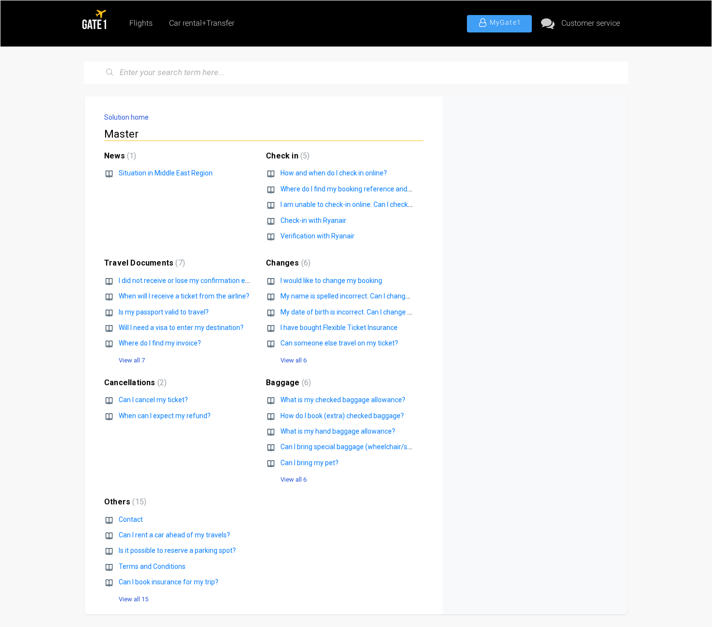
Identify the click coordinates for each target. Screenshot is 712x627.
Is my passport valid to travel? (164, 312)
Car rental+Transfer (201, 23)
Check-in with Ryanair (313, 220)
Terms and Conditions (152, 566)
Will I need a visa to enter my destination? (181, 327)
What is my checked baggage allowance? (342, 400)
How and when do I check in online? (333, 173)
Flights (141, 23)
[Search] (110, 72)
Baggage (287, 382)
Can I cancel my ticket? (153, 400)
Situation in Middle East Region (166, 173)
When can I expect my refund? (165, 416)
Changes (287, 262)
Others (124, 501)
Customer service (590, 23)
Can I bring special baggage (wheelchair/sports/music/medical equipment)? (396, 447)
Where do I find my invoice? (160, 343)
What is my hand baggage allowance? (337, 431)
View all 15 (133, 599)
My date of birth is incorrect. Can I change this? (351, 312)
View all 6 (293, 360)
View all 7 (132, 360)
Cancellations (134, 382)
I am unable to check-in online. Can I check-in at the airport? (370, 204)
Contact (131, 519)
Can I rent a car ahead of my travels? (174, 535)
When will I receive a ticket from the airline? (184, 296)
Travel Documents (143, 262)
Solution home (126, 117)
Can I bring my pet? (309, 463)
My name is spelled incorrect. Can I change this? (352, 296)
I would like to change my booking (331, 280)
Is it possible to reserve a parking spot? (177, 550)
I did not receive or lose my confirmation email (188, 280)
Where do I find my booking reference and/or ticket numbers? (373, 189)
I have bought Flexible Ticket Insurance (339, 327)
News (119, 155)
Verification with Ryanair (317, 236)
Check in (286, 155)
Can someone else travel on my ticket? (339, 343)
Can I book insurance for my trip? (168, 582)
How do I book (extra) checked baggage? (342, 416)
